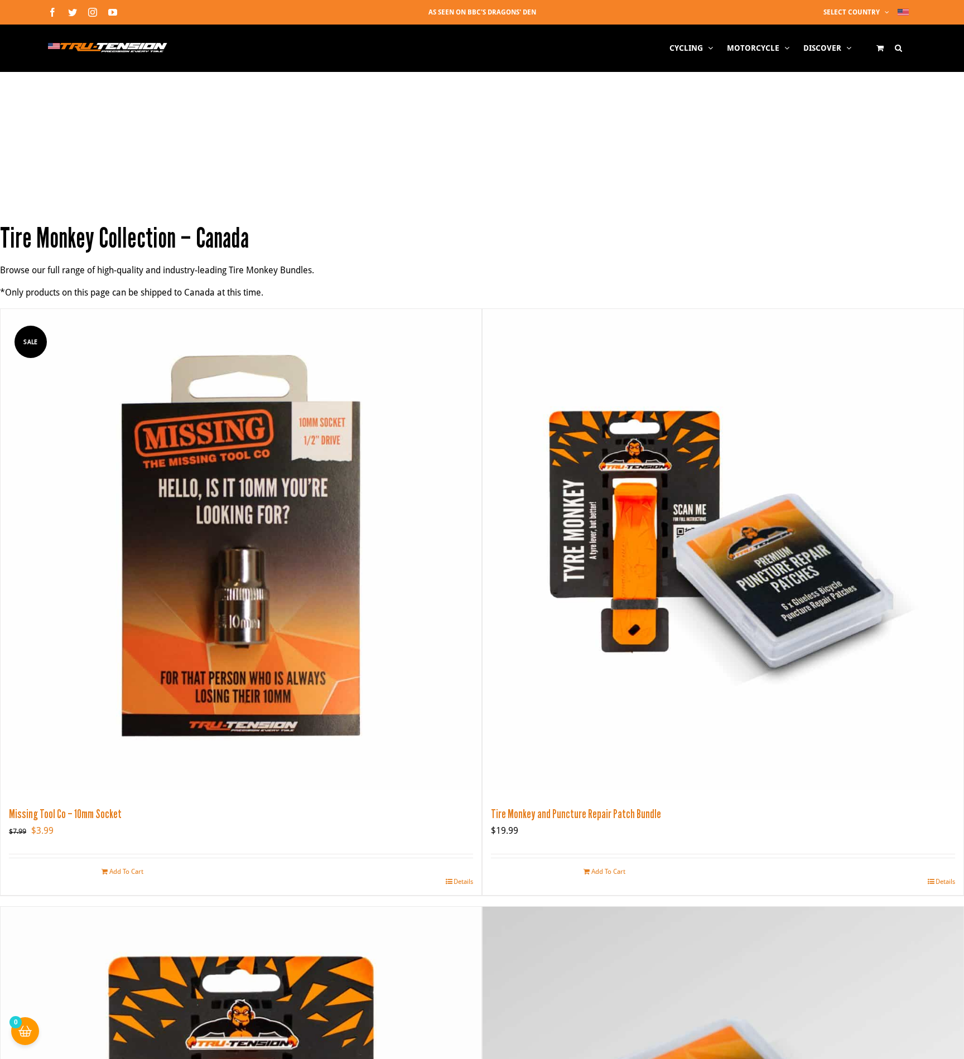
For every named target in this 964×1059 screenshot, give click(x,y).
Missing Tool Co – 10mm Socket (65, 813)
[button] (898, 48)
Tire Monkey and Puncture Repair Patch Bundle (576, 813)
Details (463, 882)
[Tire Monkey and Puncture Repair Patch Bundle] (723, 549)
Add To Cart (126, 872)
